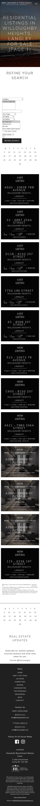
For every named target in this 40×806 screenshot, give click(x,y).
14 (30, 152)
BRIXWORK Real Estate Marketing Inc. (23, 800)
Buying (20, 685)
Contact (20, 700)
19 (20, 156)
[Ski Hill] (11, 126)
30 (20, 164)
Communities (20, 688)
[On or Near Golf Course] (11, 129)
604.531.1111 (20, 715)
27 (25, 160)
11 (14, 152)
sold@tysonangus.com (20, 730)
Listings (20, 679)
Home (20, 672)
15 (35, 152)
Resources (20, 694)
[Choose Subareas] (8, 102)
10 (9, 152)
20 (25, 156)
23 (4, 160)
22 (36, 156)
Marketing (20, 682)
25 (15, 160)
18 (15, 156)
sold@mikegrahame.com (20, 717)
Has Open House (10, 131)
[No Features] (11, 122)
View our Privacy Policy (20, 797)
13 (25, 152)
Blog (20, 697)
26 (20, 160)
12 (19, 152)
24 (10, 160)
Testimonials (20, 691)
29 (36, 160)
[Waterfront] (11, 124)
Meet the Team (20, 676)
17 (10, 156)
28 (30, 160)
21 (30, 156)
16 (4, 156)
